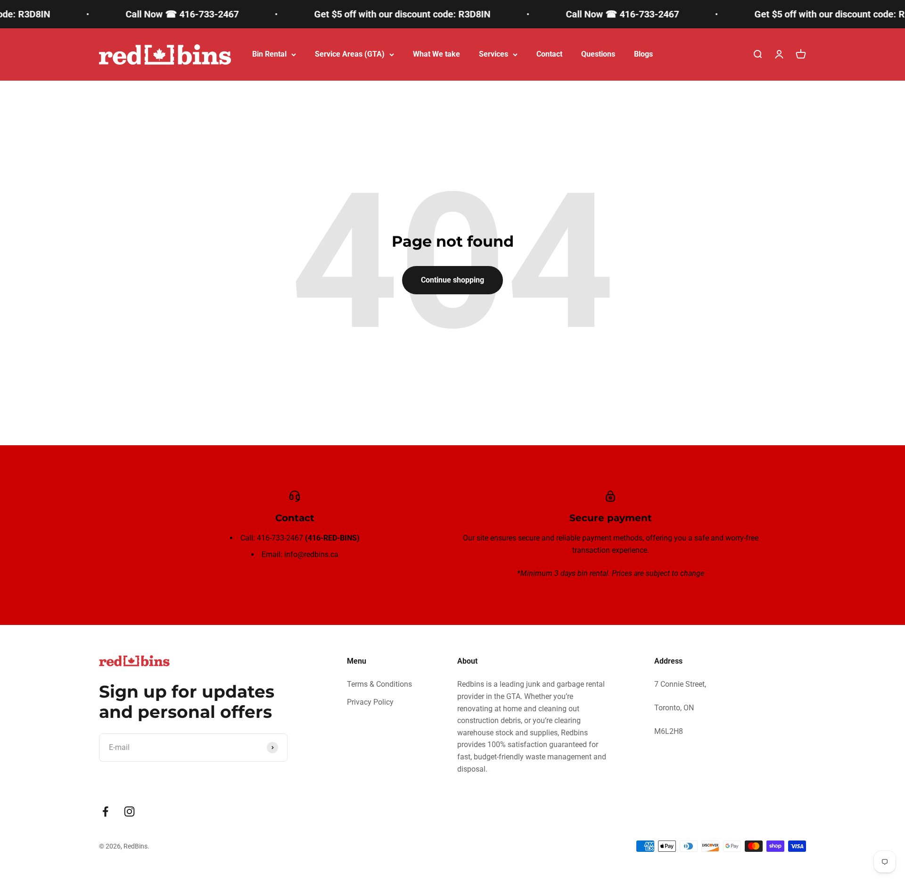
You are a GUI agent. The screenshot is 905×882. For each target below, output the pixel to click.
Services (493, 54)
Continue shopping (452, 279)
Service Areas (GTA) (350, 54)
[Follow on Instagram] (129, 811)
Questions (598, 54)
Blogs (643, 54)
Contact (549, 54)
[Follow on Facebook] (105, 811)
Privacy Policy (370, 702)
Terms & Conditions (379, 684)
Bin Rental (269, 54)
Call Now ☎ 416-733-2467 (168, 14)
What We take (436, 54)
